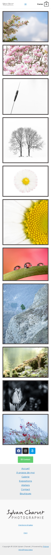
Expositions (25, 481)
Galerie (25, 476)
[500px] (32, 451)
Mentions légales (25, 525)
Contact (25, 489)
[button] (25, 459)
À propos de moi (25, 472)
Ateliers (25, 485)
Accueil (25, 468)
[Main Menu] (25, 4)
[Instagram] (25, 451)
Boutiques (25, 493)
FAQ (25, 533)
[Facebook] (19, 451)
